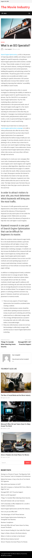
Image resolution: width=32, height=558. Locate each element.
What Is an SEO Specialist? (8, 495)
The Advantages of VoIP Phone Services (12, 514)
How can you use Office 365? (9, 511)
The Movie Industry (15, 7)
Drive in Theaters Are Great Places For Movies (15, 455)
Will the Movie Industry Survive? (10, 539)
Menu (5, 13)
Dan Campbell (8, 49)
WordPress (4, 555)
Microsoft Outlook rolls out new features (13, 501)
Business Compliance (7, 522)
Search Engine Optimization (9, 54)
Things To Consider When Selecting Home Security (15, 498)
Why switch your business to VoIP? (11, 484)
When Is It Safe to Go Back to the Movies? (13, 536)
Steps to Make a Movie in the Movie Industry (14, 533)
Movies (3, 42)
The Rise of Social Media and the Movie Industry (15, 395)
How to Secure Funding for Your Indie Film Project (15, 530)
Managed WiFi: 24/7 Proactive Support (12, 492)
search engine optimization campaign (12, 128)
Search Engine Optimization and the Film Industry (15, 509)
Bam (10, 555)
